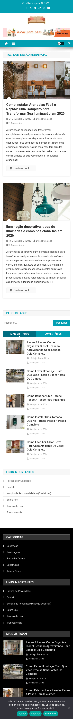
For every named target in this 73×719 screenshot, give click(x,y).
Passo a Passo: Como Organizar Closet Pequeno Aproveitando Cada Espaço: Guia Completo (44, 348)
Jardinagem (13, 552)
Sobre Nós (12, 499)
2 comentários (16, 245)
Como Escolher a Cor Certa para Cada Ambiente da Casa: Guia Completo (45, 445)
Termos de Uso (15, 506)
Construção (13, 564)
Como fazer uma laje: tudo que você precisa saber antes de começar (46, 375)
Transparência (14, 512)
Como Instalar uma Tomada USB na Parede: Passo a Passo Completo (46, 420)
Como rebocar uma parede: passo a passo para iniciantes (46, 397)
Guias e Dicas (14, 571)
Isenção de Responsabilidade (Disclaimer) (29, 493)
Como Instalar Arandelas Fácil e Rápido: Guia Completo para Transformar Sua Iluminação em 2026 (35, 109)
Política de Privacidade (19, 480)
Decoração (12, 546)
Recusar (35, 713)
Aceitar (22, 713)
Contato (11, 487)
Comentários (53, 333)
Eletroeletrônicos (16, 558)
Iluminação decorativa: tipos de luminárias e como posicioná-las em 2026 (34, 231)
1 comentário (15, 123)
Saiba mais (51, 713)
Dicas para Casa (44, 119)
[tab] (19, 334)
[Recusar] (68, 708)
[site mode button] (61, 43)
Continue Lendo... (22, 168)
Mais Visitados (19, 333)
